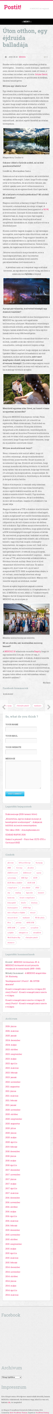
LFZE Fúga (27, 907)
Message (10, 758)
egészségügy (11, 878)
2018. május (10, 1160)
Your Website (13, 747)
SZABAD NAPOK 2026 (15, 834)
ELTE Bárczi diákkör (14, 883)
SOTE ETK (30, 922)
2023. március (12, 1068)
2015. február (11, 1262)
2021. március (11, 1095)
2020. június (10, 1133)
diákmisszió (27, 873)
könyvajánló (11, 903)
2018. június (10, 1156)
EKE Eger (24, 878)
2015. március (11, 1258)
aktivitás (10, 863)
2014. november (12, 1272)
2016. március (11, 1221)
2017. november (12, 1174)
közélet (23, 903)
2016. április (11, 1216)
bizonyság (8, 706)
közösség (34, 903)
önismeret (10, 942)
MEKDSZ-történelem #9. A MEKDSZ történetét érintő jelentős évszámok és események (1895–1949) (22, 965)
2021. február (11, 1100)
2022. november (13, 1082)
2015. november (12, 1234)
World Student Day (13, 937)
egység (38, 873)
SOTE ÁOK (11, 927)
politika (18, 922)
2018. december (12, 1151)
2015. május (10, 1248)
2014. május (10, 1285)
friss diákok (26, 887)
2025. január (11, 1035)
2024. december (12, 1040)
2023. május (10, 1058)
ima (8, 893)
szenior (22, 927)
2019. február (11, 1146)
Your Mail (11, 736)
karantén (41, 893)
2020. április (11, 1142)
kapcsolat (29, 893)
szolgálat (10, 932)
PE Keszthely (39, 917)
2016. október (11, 1207)
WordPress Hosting (42, 1413)
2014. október (11, 1276)
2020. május (10, 1137)
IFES (37, 887)
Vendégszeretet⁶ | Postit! (17, 981)
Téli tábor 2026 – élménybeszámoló (22, 830)
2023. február (11, 1072)
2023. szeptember (13, 1054)
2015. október (11, 1239)
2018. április (11, 1165)
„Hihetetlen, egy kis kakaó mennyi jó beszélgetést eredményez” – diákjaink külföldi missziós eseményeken (23, 822)
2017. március (11, 1193)
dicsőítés (31, 868)
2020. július (10, 1128)
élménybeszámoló (23, 706)
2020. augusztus (12, 1123)
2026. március (12, 1031)
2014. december (12, 1267)
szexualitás (34, 927)
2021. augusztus (12, 1086)
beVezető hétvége (25, 863)
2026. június (10, 1026)
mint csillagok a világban (16, 912)
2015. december (12, 1230)
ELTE (35, 878)
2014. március (11, 1295)
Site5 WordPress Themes (18, 1413)
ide (9, 1402)
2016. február (11, 1225)
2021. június (10, 1091)
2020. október (11, 1114)
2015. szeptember (13, 1244)
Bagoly (37, 651)
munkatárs (37, 706)
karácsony (11, 897)
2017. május (10, 1183)
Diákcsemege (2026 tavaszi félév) (21, 814)
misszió (32, 912)
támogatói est (23, 932)
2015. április (11, 1253)
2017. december (12, 1170)
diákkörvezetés (12, 873)
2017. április (11, 1188)
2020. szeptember (13, 1119)
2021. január (10, 1105)
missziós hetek (12, 917)
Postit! (12, 7)
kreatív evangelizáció (27, 897)
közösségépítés (12, 907)
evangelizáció (12, 887)
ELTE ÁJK (31, 883)
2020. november (13, 1109)
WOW (46, 209)
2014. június (10, 1281)
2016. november (12, 1202)
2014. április (11, 1290)
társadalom (37, 932)
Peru (9, 922)
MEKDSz (22, 57)
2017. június (10, 1179)
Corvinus (19, 868)
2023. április (11, 1063)
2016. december (12, 1197)
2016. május (10, 1211)
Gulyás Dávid (41, 74)
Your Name (11, 724)
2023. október (11, 1049)
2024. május (11, 1045)
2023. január (11, 1077)
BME (9, 868)
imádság (18, 893)
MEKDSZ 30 (9, 651)
